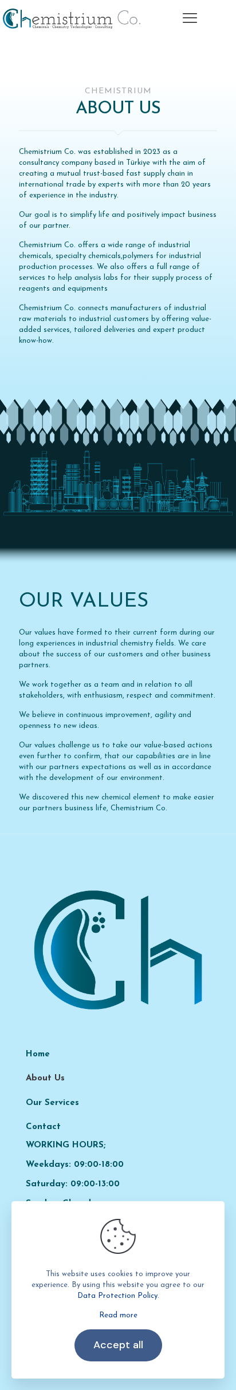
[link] (118, 950)
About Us (45, 1078)
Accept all (118, 1345)
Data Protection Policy (117, 1296)
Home (38, 1054)
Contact (43, 1127)
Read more (118, 1315)
